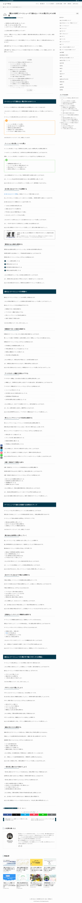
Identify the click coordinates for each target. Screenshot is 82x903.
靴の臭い (63, 81)
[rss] (76, 0)
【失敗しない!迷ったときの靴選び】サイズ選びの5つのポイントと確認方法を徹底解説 (35, 233)
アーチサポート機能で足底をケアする (20, 73)
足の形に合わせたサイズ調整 (10, 194)
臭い (62, 68)
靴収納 (62, 87)
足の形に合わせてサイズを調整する (20, 65)
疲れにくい (24, 808)
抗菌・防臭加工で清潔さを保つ (19, 76)
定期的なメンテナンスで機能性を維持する (21, 83)
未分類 (62, 63)
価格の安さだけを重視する (68, 127)
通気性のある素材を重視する (18, 67)
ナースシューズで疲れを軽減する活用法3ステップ (21, 78)
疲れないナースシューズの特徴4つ (18, 69)
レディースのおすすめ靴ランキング (10, 17)
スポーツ (63, 36)
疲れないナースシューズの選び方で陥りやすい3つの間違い (23, 85)
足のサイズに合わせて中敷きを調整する (21, 82)
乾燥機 (62, 52)
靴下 (62, 84)
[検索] (78, 0)
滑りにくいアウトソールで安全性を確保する (21, 74)
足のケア (63, 73)
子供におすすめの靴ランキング (67, 57)
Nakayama (10, 841)
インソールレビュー (65, 25)
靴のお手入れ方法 (64, 79)
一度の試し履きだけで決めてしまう (69, 128)
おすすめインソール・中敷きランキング (69, 22)
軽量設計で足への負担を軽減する (19, 71)
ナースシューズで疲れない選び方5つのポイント (21, 62)
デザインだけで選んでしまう (18, 87)
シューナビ (7, 3)
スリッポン (63, 39)
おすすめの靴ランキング (66, 20)
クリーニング (63, 28)
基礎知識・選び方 (64, 55)
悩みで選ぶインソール (65, 60)
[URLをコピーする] (51, 815)
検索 (77, 13)
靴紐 (62, 89)
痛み (62, 65)
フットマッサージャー (65, 41)
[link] (19, 846)
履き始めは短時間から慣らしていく (20, 80)
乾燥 (7, 633)
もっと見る (29, 90)
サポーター (63, 31)
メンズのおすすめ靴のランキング (68, 47)
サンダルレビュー (64, 33)
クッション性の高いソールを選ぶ (19, 64)
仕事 (20, 808)
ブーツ (62, 44)
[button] (7, 815)
